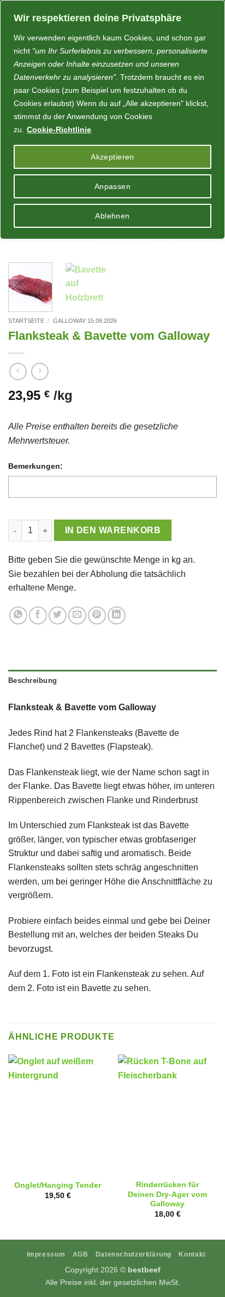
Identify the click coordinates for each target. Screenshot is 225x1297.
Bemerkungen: (35, 466)
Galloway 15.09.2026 (85, 320)
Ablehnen (112, 215)
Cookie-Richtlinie (59, 129)
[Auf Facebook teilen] (38, 615)
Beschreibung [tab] (32, 680)
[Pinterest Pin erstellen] (97, 615)
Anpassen (112, 186)
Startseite (26, 320)
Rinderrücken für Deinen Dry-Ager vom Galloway (167, 1194)
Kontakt (192, 1254)
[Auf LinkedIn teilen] (117, 615)
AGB (80, 1254)
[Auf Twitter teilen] (58, 615)
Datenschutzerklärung (133, 1254)
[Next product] (17, 371)
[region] (112, 119)
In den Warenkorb (113, 530)
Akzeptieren (112, 156)
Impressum (46, 1254)
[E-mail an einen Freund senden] (77, 615)
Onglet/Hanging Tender (57, 1185)
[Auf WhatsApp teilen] (18, 615)
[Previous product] (39, 371)
